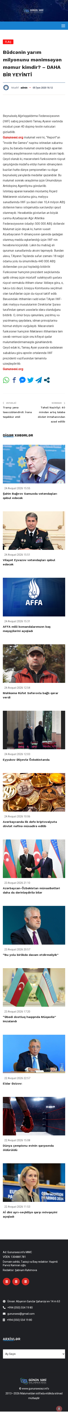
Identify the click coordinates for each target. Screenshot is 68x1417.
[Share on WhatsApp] (6, 380)
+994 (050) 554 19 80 (20, 1307)
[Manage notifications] (59, 1409)
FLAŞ (8, 41)
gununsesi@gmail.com (21, 1313)
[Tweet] (30, 380)
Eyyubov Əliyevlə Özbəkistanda (26, 759)
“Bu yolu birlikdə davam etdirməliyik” (31, 955)
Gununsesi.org (13, 137)
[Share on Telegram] (38, 380)
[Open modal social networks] (46, 380)
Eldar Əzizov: (12, 1083)
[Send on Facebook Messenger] (22, 380)
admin (24, 87)
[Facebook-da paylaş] (14, 380)
